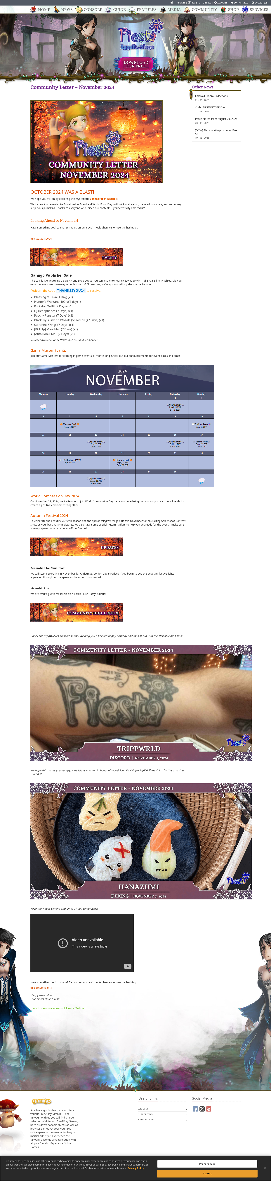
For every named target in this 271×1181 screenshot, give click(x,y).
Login (181, 2)
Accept (207, 1173)
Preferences (207, 1164)
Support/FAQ (241, 2)
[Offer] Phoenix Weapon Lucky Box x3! (216, 131)
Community (204, 9)
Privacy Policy (136, 1168)
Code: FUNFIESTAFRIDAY (210, 107)
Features (147, 9)
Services (259, 9)
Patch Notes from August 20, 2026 (216, 119)
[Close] (265, 1168)
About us (143, 1108)
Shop (233, 9)
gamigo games (146, 1119)
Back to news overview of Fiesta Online (57, 1008)
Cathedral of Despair (103, 198)
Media (174, 9)
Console (93, 9)
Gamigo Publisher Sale (51, 275)
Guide (119, 9)
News (67, 9)
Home (44, 9)
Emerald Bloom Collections (211, 96)
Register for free (201, 2)
